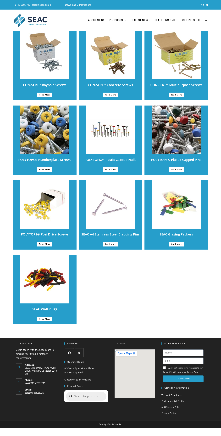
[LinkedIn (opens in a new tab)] (206, 4)
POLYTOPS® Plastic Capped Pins (176, 159)
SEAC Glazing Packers (176, 234)
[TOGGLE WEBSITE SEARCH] (206, 20)
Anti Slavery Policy (171, 407)
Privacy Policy (193, 372)
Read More (44, 94)
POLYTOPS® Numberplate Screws (44, 159)
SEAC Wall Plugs (44, 309)
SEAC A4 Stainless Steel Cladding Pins (110, 234)
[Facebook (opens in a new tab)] (202, 4)
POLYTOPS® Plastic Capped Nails (110, 159)
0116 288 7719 (22, 4)
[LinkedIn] (79, 352)
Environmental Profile (172, 401)
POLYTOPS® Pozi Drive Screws (44, 234)
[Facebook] (69, 352)
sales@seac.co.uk (41, 4)
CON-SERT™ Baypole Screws (44, 85)
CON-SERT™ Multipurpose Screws (176, 85)
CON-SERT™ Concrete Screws (110, 85)
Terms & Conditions (171, 372)
